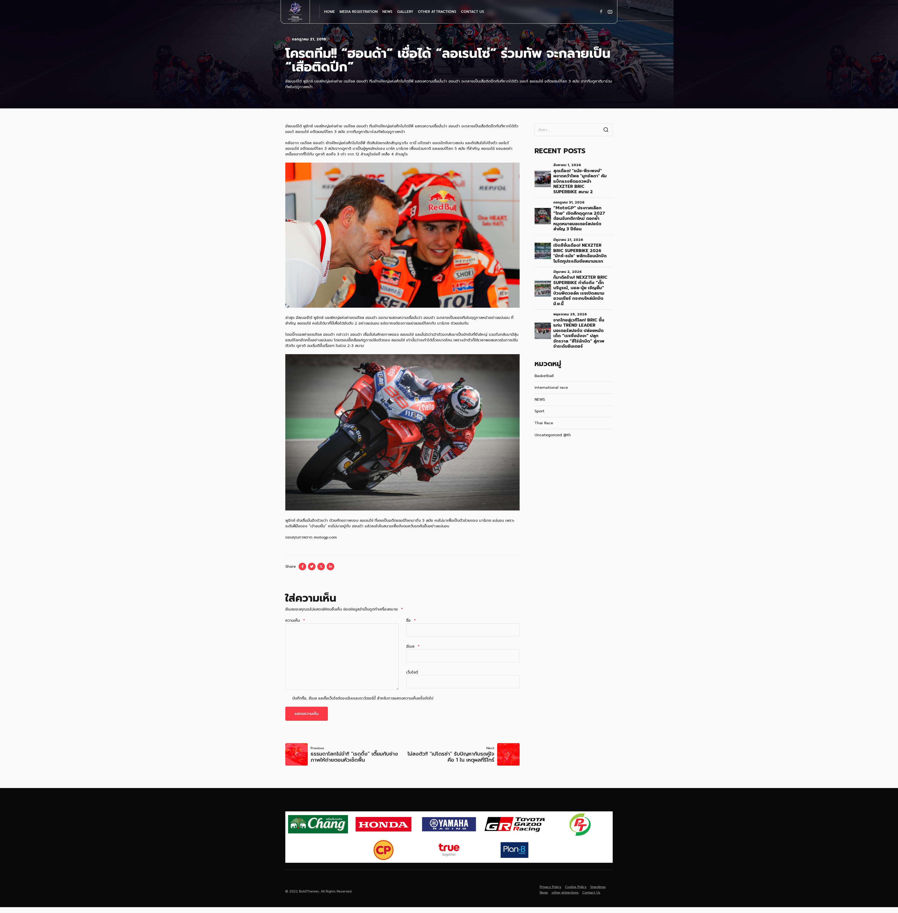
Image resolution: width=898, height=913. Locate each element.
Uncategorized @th (553, 435)
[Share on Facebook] (302, 566)
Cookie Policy (576, 886)
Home (329, 11)
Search (606, 129)
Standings (598, 886)
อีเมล (412, 646)
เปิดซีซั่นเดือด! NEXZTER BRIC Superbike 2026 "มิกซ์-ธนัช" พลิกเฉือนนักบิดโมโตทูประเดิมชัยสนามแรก (580, 253)
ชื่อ (411, 620)
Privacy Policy (550, 886)
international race (551, 387)
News (387, 11)
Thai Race (544, 423)
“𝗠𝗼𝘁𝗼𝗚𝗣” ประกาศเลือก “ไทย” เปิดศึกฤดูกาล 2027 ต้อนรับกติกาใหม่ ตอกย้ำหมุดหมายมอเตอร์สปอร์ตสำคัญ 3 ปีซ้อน (579, 218)
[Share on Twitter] (311, 566)
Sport (539, 411)
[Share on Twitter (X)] (321, 566)
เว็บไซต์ (412, 672)
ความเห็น (295, 620)
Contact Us (472, 11)
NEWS (540, 399)
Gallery (405, 11)
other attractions (437, 11)
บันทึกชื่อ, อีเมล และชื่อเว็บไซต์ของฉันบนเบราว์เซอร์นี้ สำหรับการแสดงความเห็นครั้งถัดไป (362, 698)
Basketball (544, 376)
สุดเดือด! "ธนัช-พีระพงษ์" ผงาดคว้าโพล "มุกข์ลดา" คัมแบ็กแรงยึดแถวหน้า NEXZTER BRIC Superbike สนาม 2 (580, 181)
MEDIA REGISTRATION (359, 11)
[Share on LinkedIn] (330, 566)
